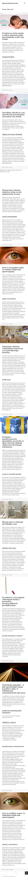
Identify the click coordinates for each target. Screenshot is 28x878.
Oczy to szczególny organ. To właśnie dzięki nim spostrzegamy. (13, 269)
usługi (11, 90)
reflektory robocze (9, 722)
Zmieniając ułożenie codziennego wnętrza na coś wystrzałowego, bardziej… (12, 349)
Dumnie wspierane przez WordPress (9, 876)
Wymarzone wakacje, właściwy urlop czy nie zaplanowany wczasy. (12, 192)
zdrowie (11, 324)
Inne (11, 790)
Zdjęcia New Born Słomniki (12, 134)
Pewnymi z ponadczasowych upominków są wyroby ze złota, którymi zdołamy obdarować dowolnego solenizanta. (13, 442)
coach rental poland (9, 216)
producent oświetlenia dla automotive (11, 711)
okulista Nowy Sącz (9, 548)
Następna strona (26, 873)
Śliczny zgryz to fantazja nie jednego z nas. (12, 523)
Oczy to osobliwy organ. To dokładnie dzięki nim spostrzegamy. (13, 815)
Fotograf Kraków (8, 57)
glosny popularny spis (10, 3)
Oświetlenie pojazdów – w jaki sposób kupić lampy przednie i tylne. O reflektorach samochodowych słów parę (13, 689)
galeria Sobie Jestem (6, 163)
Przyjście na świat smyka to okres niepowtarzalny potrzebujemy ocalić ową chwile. (13, 36)
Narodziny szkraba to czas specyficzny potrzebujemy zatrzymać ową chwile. (13, 114)
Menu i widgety (24, 4)
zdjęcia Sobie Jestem (7, 85)
